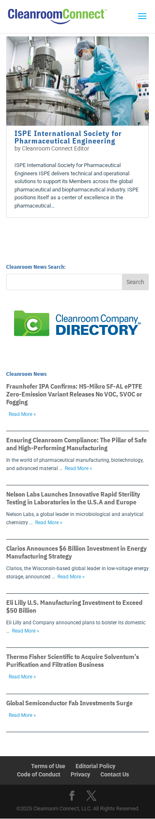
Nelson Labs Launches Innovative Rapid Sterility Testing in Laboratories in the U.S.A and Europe (73, 498)
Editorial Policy (95, 766)
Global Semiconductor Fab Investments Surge (69, 703)
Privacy (80, 774)
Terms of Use (48, 766)
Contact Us (114, 774)
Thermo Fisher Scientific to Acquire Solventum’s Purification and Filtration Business (72, 660)
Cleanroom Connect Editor (55, 148)
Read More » (22, 414)
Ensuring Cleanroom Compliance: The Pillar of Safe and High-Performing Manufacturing (76, 444)
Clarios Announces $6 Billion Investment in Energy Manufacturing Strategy (76, 552)
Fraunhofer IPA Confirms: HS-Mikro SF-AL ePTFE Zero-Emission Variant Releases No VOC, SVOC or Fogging (74, 394)
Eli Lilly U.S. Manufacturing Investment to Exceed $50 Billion (74, 606)
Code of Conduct (38, 774)
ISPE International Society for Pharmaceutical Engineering (68, 137)
